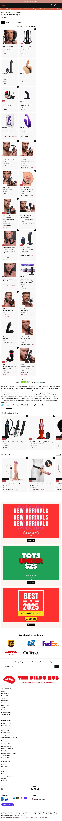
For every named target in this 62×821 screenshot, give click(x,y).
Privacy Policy (4, 751)
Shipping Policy (34, 817)
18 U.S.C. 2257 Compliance (8, 758)
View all (58, 413)
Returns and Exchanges (7, 748)
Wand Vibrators (5, 703)
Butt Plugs (4, 710)
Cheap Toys (31, 582)
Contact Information (6, 817)
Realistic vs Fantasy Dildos (8, 728)
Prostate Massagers (6, 712)
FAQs (2, 773)
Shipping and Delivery (6, 744)
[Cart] (55, 5)
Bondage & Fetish (5, 717)
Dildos (3, 691)
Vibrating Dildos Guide (7, 735)
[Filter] (3, 22)
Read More (9, 408)
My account (4, 780)
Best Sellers (31, 624)
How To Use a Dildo (6, 725)
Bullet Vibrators (5, 705)
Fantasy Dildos (5, 695)
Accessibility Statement (7, 776)
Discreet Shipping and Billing (8, 753)
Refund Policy (25, 817)
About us (3, 764)
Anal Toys (3, 707)
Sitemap (3, 778)
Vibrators (3, 698)
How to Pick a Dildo (6, 723)
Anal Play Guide (5, 730)
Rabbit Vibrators (5, 700)
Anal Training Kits (5, 714)
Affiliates (3, 769)
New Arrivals (31, 540)
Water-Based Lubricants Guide (9, 737)
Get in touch (4, 766)
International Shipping (6, 746)
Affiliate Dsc (4, 771)
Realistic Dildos (5, 693)
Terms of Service (5, 755)
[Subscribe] (56, 666)
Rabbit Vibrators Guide (7, 732)
